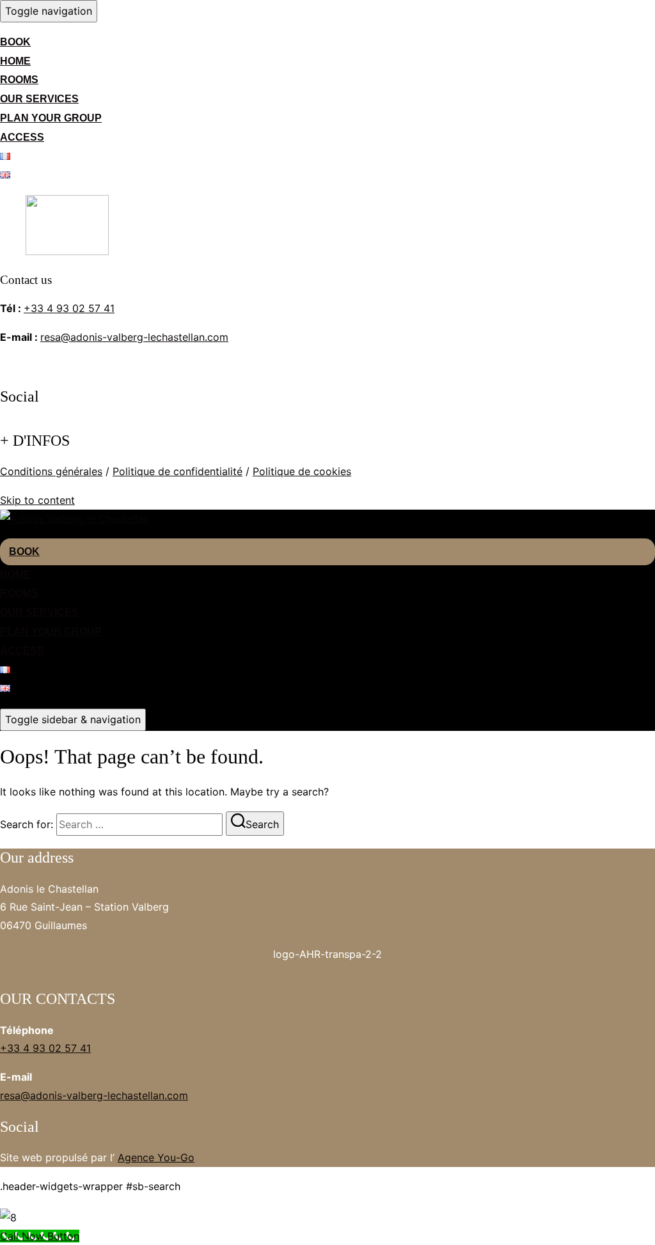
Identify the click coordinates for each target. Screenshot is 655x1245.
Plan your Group (51, 118)
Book (15, 41)
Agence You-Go (156, 1157)
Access (22, 137)
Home (15, 61)
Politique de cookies (302, 471)
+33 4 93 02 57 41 (69, 308)
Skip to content (37, 500)
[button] (327, 961)
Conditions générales (51, 471)
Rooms (19, 79)
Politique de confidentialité (177, 471)
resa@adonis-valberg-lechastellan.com (134, 337)
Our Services (39, 98)
